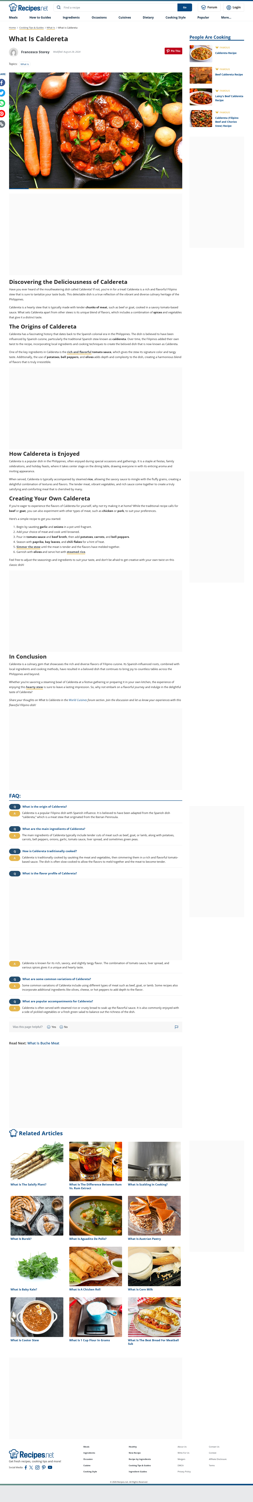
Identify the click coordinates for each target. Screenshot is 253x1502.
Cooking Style (90, 1471)
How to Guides (40, 17)
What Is (51, 27)
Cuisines (125, 17)
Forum (212, 7)
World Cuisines (78, 700)
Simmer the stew (28, 547)
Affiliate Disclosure (218, 1459)
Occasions (99, 17)
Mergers (181, 1459)
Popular (203, 17)
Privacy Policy (184, 1471)
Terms (212, 1465)
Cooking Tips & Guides (31, 27)
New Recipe (135, 1452)
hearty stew (34, 687)
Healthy (133, 1446)
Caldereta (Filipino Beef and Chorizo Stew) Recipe (227, 122)
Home (12, 27)
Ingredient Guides (138, 1471)
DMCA (181, 1465)
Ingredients (71, 17)
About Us (182, 1446)
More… (226, 17)
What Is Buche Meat (43, 1043)
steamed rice (76, 552)
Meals (86, 1446)
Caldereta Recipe (226, 53)
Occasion (88, 1459)
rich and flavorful (79, 352)
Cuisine (87, 1465)
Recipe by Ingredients (140, 1459)
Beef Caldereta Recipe (229, 74)
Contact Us (214, 1446)
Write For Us (183, 1452)
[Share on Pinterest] (173, 51)
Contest (212, 1452)
